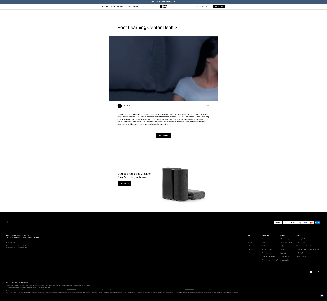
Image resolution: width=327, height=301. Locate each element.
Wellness (120, 6)
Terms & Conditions (86, 285)
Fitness (128, 6)
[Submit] (29, 242)
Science (135, 6)
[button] (201, 6)
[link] (163, 6)
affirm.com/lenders (71, 289)
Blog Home (105, 6)
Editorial (130, 106)
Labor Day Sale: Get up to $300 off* (163, 1)
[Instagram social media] (315, 272)
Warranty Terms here (45, 287)
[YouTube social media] (311, 272)
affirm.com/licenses (189, 289)
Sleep (113, 6)
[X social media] (319, 272)
